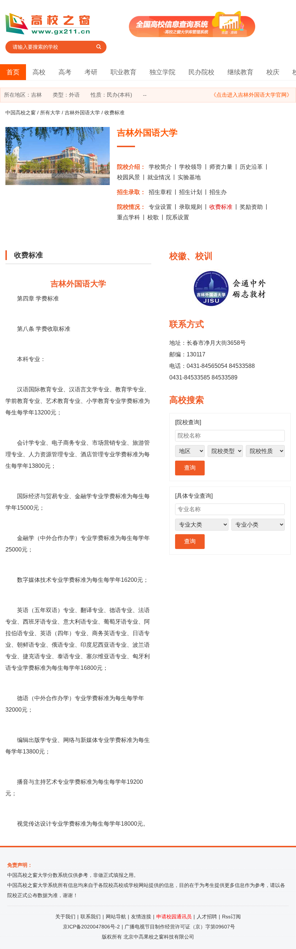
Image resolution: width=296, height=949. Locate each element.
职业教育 (123, 72)
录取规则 (190, 207)
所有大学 (50, 112)
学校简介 (160, 167)
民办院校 (201, 72)
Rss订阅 (231, 916)
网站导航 (116, 916)
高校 (38, 72)
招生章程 (160, 192)
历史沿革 (251, 167)
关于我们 (65, 916)
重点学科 (128, 217)
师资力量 (220, 167)
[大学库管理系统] (192, 35)
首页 (12, 72)
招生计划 (190, 192)
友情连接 (141, 916)
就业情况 (158, 177)
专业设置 (160, 207)
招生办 (218, 192)
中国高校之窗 (20, 112)
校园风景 (128, 177)
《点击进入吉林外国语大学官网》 (251, 95)
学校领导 (190, 167)
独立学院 (162, 72)
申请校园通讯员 (174, 916)
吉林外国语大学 (82, 112)
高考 (64, 72)
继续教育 (240, 72)
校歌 (153, 217)
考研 (90, 72)
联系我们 (90, 916)
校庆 (272, 72)
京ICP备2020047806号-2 (91, 927)
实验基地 (189, 177)
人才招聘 (207, 916)
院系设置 (177, 217)
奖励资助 (251, 207)
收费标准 (220, 207)
